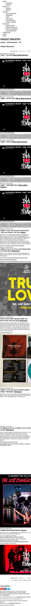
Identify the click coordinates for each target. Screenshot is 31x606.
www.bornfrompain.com (6, 332)
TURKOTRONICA (10, 20)
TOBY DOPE (9, 18)
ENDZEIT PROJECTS (11, 27)
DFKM (7, 17)
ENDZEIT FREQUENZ (12, 29)
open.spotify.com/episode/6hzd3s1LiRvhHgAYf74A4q (13, 257)
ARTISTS (5, 11)
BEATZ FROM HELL (11, 13)
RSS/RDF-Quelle (21, 597)
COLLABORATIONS (11, 30)
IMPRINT (8, 10)
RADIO (5, 34)
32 (28, 51)
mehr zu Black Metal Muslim (7, 89)
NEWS (4, 1)
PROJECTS (6, 23)
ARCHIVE (8, 4)
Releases (15, 251)
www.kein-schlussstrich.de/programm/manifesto (12, 245)
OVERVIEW (9, 3)
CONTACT (8, 8)
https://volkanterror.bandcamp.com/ (9, 442)
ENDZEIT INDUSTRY (11, 39)
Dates (23, 232)
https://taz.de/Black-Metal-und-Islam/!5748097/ (12, 537)
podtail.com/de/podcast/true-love (8, 259)
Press (23, 530)
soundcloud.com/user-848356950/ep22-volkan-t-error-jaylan (15, 261)
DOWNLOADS (7, 32)
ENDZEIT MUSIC (10, 25)
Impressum (6, 595)
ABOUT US (6, 6)
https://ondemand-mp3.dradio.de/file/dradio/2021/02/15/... (14, 541)
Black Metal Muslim (20, 55)
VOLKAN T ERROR (11, 22)
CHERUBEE (9, 15)
